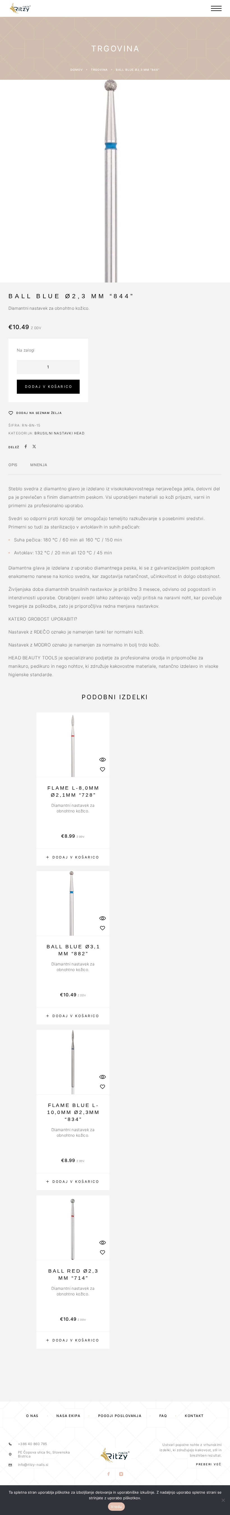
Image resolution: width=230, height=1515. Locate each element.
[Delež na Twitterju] (34, 447)
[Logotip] (20, 8)
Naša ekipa (68, 1416)
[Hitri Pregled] (102, 759)
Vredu (116, 1506)
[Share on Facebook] (26, 447)
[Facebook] (108, 1474)
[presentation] (73, 808)
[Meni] (216, 8)
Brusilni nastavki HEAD (59, 433)
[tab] (12, 468)
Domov (76, 69)
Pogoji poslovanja (120, 1416)
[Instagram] (121, 1474)
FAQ (163, 1416)
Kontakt (194, 1416)
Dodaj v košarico (48, 386)
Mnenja (38, 465)
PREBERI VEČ (209, 1464)
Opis (12, 465)
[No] (223, 1500)
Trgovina (99, 69)
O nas (32, 1416)
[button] (72, 857)
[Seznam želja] (102, 769)
